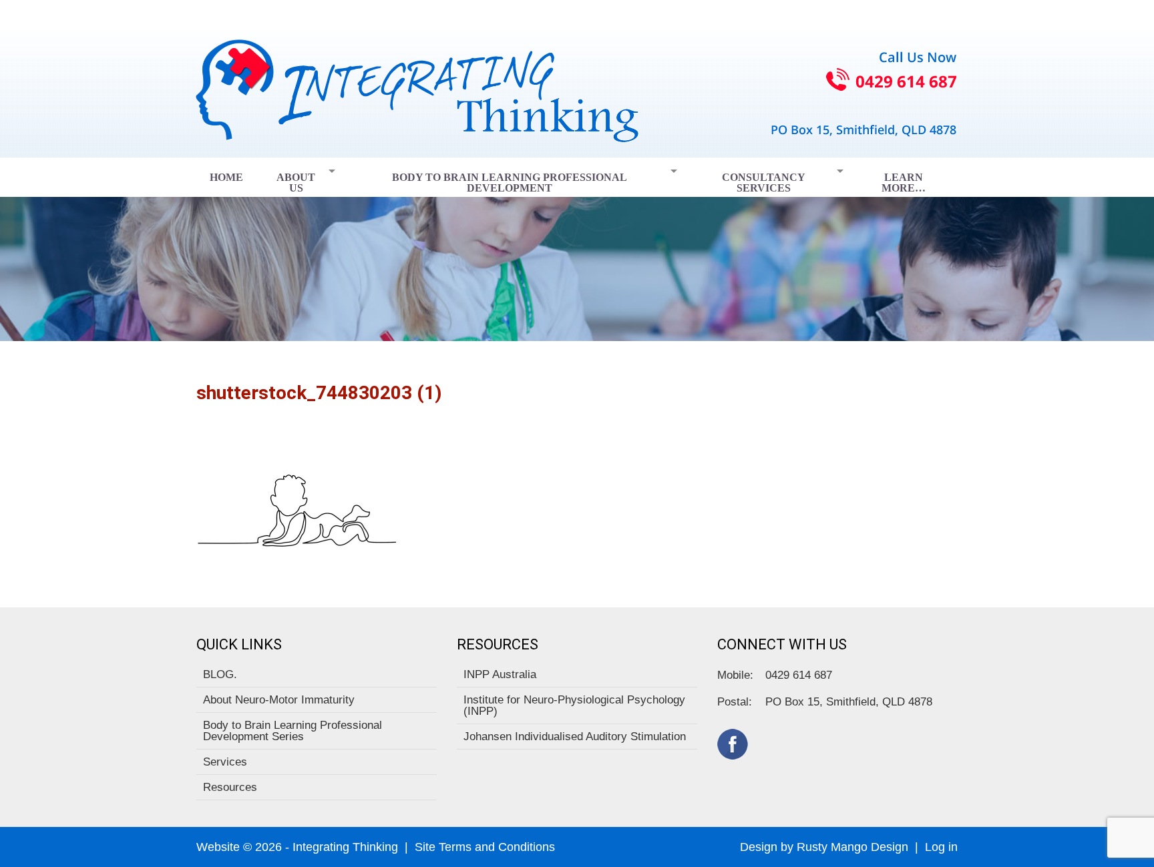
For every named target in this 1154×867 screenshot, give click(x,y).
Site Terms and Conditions (485, 847)
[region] (577, 249)
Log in (941, 847)
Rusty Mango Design (852, 847)
